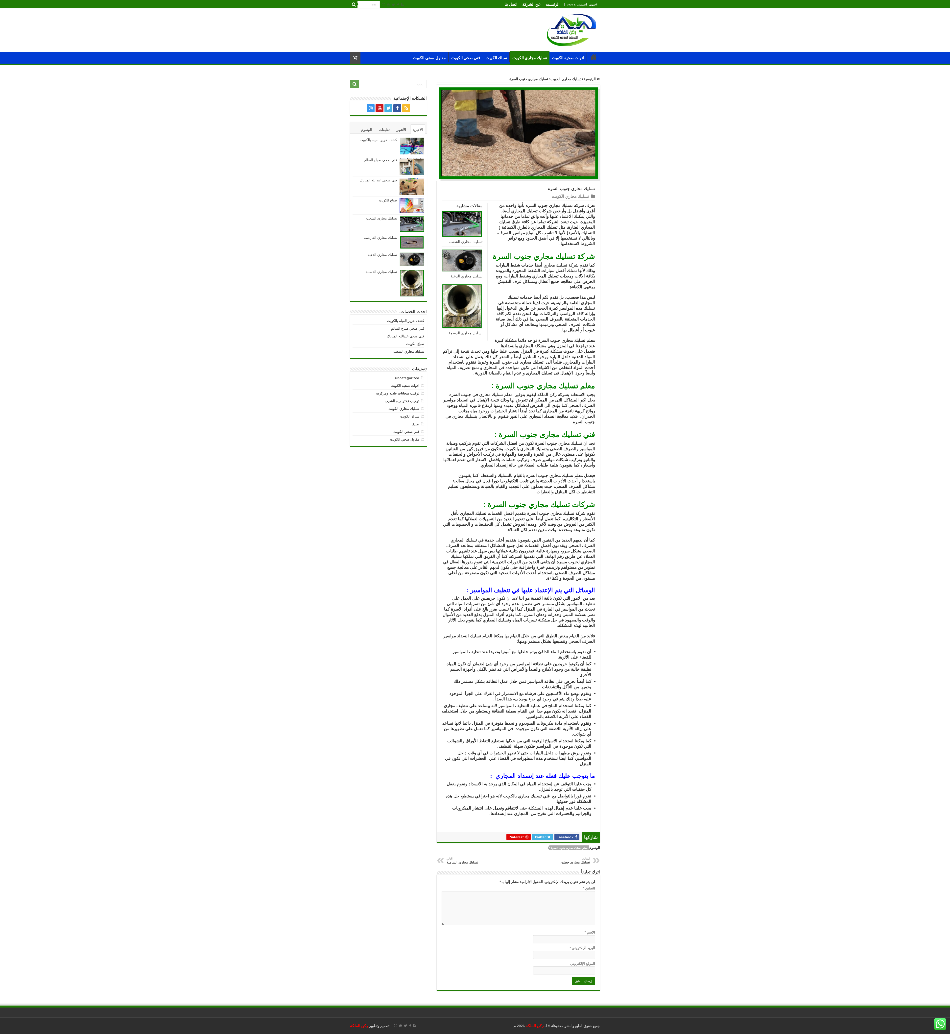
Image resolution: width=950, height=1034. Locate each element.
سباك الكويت (496, 58)
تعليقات (384, 130)
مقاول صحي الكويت (429, 58)
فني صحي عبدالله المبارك (378, 180)
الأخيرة (418, 130)
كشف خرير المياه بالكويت (378, 140)
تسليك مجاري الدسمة (465, 333)
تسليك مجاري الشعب (465, 242)
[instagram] (383, 5)
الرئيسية (593, 57)
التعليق (589, 888)
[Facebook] (398, 5)
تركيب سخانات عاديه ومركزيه (397, 393)
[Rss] (402, 5)
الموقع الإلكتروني (582, 963)
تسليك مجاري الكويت (529, 58)
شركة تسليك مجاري (561, 265)
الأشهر (401, 130)
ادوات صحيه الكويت (568, 58)
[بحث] (353, 4)
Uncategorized (407, 378)
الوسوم (366, 130)
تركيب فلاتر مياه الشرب (402, 401)
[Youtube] (388, 5)
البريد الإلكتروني (582, 948)
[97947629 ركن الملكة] (571, 30)
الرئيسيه (552, 4)
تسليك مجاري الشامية (462, 860)
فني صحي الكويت (465, 58)
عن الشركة (531, 4)
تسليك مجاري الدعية (466, 276)
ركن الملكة (547, 394)
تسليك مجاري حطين (575, 860)
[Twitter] (393, 5)
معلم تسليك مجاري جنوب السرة (569, 847)
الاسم (590, 932)
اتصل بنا (510, 4)
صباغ (415, 424)
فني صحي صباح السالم (380, 160)
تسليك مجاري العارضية (380, 238)
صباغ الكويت (387, 200)
